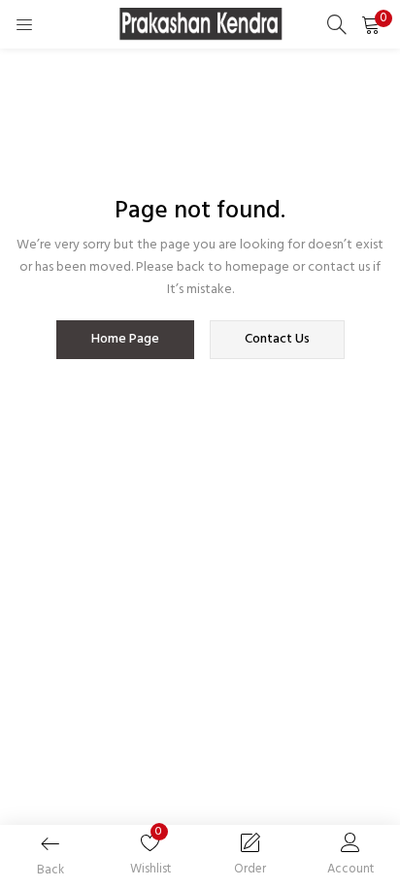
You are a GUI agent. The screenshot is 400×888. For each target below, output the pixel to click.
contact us (277, 339)
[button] (370, 24)
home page (125, 339)
